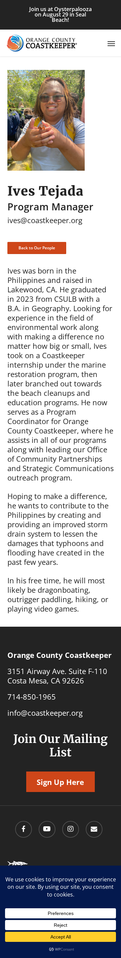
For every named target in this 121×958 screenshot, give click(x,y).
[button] (111, 43)
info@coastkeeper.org (45, 713)
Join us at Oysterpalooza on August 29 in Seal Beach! (60, 14)
